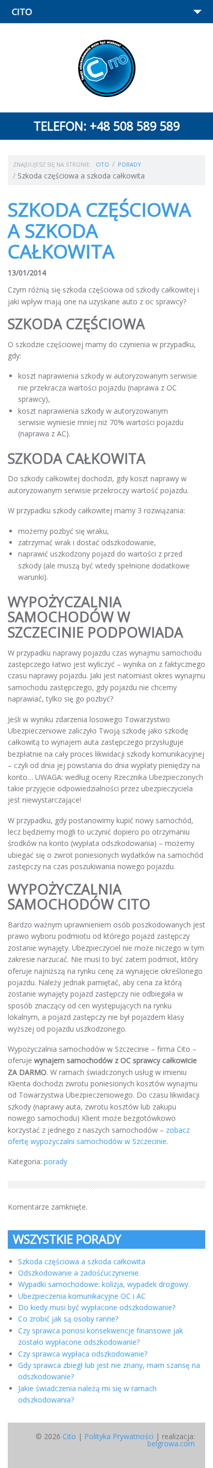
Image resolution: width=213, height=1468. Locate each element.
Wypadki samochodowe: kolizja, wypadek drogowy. (104, 1284)
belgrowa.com (171, 1443)
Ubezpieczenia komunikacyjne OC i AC (82, 1296)
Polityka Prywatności (119, 1436)
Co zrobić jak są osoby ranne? (68, 1319)
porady (129, 164)
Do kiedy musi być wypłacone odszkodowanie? (96, 1307)
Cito (102, 164)
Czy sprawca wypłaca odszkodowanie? (82, 1354)
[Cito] (106, 68)
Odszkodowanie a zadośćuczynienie (78, 1273)
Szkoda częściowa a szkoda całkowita (81, 1261)
